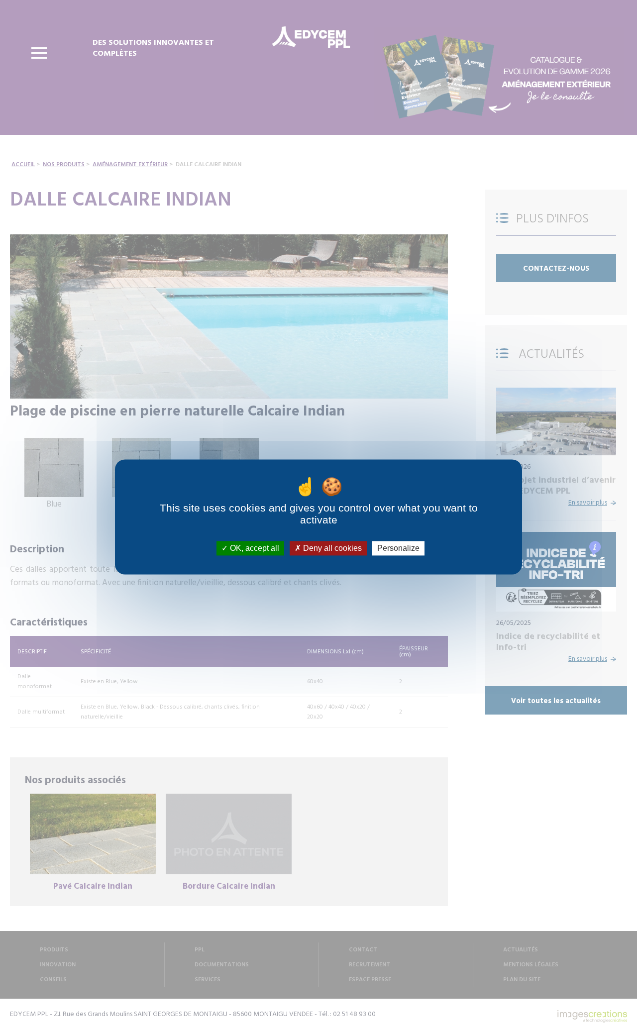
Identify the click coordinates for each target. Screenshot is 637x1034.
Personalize (398, 548)
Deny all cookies (331, 548)
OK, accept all (253, 548)
